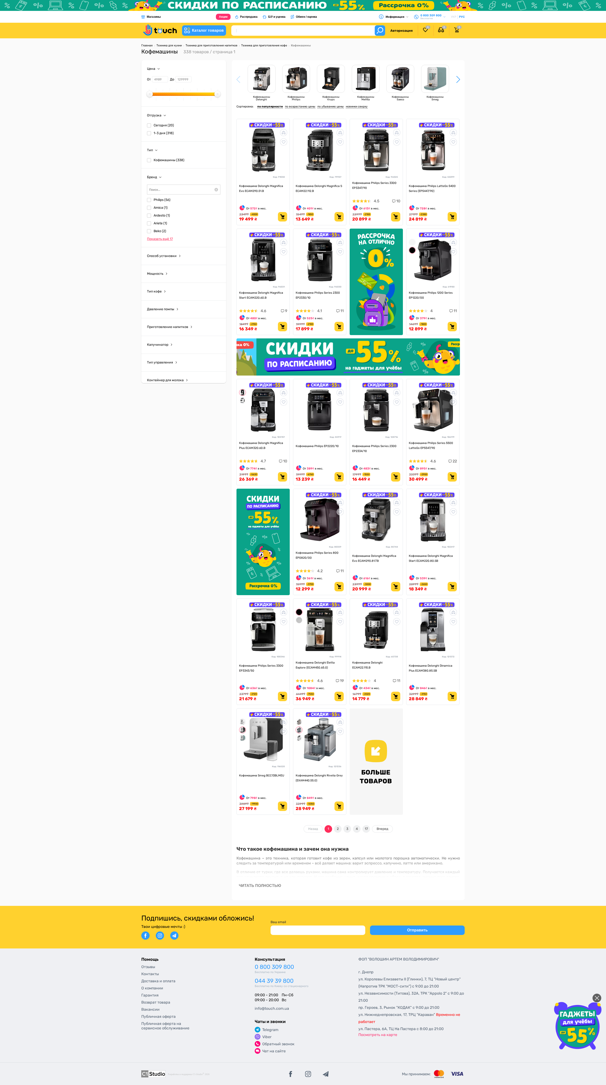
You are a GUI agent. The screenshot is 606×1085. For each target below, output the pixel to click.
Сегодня (164, 125)
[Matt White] (242, 722)
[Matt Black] (242, 730)
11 (341, 311)
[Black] (412, 250)
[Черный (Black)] (242, 392)
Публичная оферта (158, 1016)
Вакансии (150, 1009)
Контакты (150, 974)
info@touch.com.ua (272, 1008)
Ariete (160, 223)
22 (454, 461)
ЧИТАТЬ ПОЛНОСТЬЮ (260, 886)
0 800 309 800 (274, 967)
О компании (152, 988)
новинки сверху (357, 106)
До (172, 79)
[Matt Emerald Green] (242, 738)
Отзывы (148, 967)
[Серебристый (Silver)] (299, 620)
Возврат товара (155, 1002)
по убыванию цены (330, 106)
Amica (161, 208)
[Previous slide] (244, 357)
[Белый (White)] (242, 400)
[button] (458, 79)
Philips (162, 200)
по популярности (270, 106)
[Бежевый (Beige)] (299, 722)
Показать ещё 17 (160, 239)
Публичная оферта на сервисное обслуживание (165, 1025)
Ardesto (162, 215)
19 (341, 680)
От (149, 79)
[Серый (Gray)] (299, 730)
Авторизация (401, 31)
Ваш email (278, 922)
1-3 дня (164, 133)
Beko (160, 231)
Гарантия (150, 995)
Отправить (417, 930)
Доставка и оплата (158, 981)
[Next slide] (452, 357)
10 (397, 201)
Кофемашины (169, 160)
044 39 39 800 (274, 981)
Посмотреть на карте (377, 1034)
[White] (412, 242)
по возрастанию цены (300, 106)
